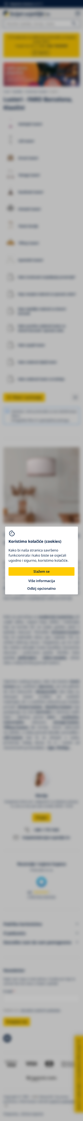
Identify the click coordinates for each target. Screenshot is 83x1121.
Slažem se (41, 571)
